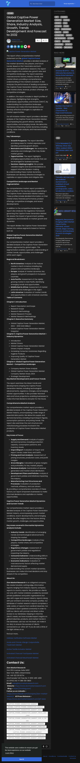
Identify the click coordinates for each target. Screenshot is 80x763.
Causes (64, 17)
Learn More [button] (9, 753)
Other (10, 13)
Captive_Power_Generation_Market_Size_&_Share (27, 719)
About (45, 756)
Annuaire (73, 758)
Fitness (58, 26)
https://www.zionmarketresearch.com (30, 686)
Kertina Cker (16, 40)
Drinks (58, 23)
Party (57, 41)
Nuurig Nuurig (61, 158)
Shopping (59, 44)
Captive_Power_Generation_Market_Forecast (26, 727)
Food (66, 26)
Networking (60, 38)
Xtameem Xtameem (63, 124)
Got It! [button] (21, 759)
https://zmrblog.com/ (22, 688)
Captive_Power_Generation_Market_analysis (26, 735)
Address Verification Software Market (22, 638)
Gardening (66, 29)
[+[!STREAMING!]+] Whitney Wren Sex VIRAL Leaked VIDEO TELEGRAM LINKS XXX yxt (64, 148)
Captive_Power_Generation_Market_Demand (26, 724)
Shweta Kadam (61, 200)
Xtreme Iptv (60, 86)
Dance (66, 20)
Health (58, 32)
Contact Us (72, 756)
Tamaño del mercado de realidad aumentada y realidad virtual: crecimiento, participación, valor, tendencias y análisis (65, 184)
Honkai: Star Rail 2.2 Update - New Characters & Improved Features (64, 109)
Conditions (52, 756)
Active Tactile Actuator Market (19, 649)
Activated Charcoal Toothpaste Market (23, 653)
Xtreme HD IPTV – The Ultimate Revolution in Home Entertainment (65, 73)
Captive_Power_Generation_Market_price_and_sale (27, 714)
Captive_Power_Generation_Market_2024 (24, 710)
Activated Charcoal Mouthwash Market (23, 658)
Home (66, 32)
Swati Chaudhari (62, 249)
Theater (58, 47)
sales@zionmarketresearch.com (25, 683)
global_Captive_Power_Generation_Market (25, 707)
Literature (59, 35)
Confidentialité (62, 756)
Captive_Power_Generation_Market (22, 704)
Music (68, 35)
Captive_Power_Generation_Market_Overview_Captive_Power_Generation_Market (27, 731)
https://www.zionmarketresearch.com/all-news (26, 699)
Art (56, 17)
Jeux (57, 29)
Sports (68, 44)
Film (65, 23)
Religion (66, 41)
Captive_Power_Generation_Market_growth (26, 738)
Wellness (68, 47)
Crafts (58, 20)
